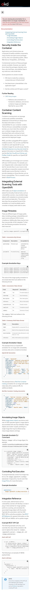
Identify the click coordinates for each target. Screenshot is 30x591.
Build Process (11, 177)
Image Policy (6, 481)
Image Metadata (12, 36)
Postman (14, 586)
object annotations (18, 191)
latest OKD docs (17, 24)
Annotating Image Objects (15, 38)
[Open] (2, 12)
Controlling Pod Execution (15, 40)
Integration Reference (14, 42)
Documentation (6, 29)
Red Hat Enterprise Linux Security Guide (14, 149)
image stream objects (12, 420)
